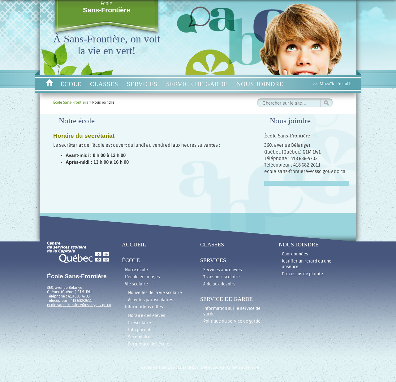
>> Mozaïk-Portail (331, 83)
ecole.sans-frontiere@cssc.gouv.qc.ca (79, 305)
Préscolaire (139, 322)
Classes (104, 83)
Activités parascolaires (150, 299)
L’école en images (142, 277)
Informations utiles (144, 307)
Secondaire (139, 337)
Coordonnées (295, 254)
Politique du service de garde (231, 321)
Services (142, 83)
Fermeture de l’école (148, 344)
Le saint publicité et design (201, 367)
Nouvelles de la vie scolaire (155, 292)
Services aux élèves (222, 269)
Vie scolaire (136, 284)
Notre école (136, 269)
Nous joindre (259, 83)
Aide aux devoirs (219, 284)
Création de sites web (156, 367)
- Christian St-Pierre (241, 367)
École (106, 7)
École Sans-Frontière (70, 102)
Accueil (49, 84)
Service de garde (197, 83)
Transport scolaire (221, 277)
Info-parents (140, 329)
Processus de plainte (302, 273)
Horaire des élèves (146, 315)
